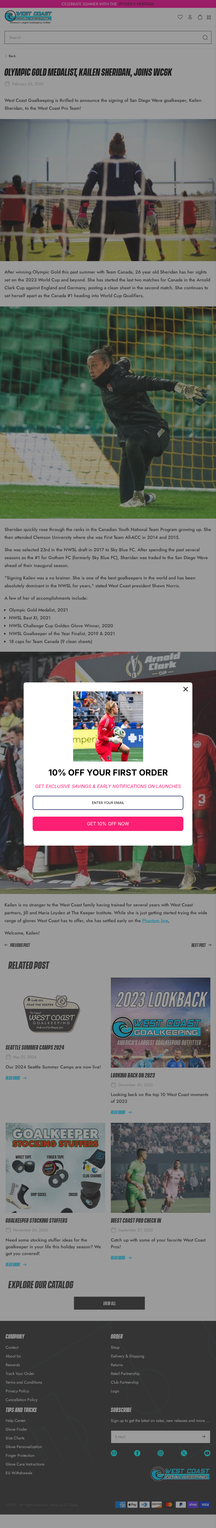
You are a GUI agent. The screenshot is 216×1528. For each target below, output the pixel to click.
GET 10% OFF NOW (108, 823)
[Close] (185, 689)
